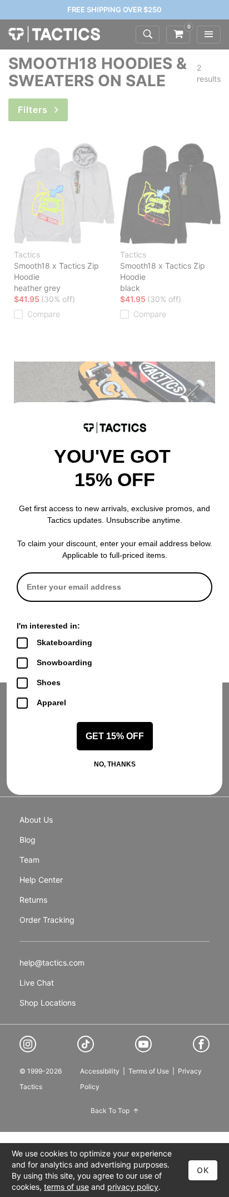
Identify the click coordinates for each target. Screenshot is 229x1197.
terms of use (66, 1186)
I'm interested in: (48, 625)
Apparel (51, 702)
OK (203, 1170)
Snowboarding (64, 662)
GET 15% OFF (115, 736)
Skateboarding (64, 642)
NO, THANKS (115, 764)
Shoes (49, 682)
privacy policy (132, 1186)
